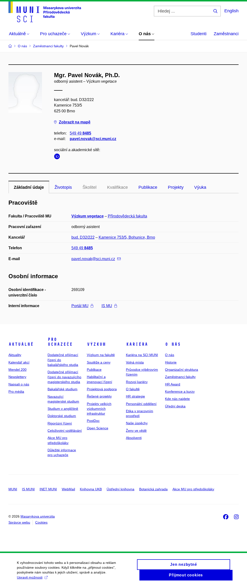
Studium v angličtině (63, 409)
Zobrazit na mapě (74, 122)
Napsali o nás (18, 384)
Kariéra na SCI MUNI (142, 355)
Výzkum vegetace (87, 216)
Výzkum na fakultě (101, 355)
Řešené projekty (99, 396)
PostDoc (93, 421)
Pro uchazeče (60, 342)
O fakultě (133, 389)
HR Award (172, 384)
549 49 (80, 133)
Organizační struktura (181, 369)
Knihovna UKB (91, 489)
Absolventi (134, 438)
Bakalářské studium (62, 389)
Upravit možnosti (29, 577)
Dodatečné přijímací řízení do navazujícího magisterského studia (64, 377)
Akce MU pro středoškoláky (193, 489)
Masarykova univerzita (38, 516)
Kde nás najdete (177, 399)
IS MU (107, 306)
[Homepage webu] (44, 11)
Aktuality (14, 355)
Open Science (97, 428)
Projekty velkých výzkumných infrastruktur (99, 409)
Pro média (16, 391)
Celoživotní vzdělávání (65, 430)
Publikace (147, 187)
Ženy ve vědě (136, 430)
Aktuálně (21, 344)
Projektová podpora (102, 389)
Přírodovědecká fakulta (127, 216)
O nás (173, 344)
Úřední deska (175, 406)
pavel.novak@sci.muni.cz (93, 139)
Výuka (200, 187)
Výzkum (96, 344)
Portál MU (80, 306)
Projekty (176, 187)
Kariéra (137, 344)
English (231, 10)
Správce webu (19, 522)
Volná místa (135, 362)
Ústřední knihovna (120, 489)
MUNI (12, 489)
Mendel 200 (17, 369)
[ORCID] (58, 157)
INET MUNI (48, 489)
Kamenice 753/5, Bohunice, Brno (127, 237)
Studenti (198, 33)
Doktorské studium (62, 416)
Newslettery (17, 377)
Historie (171, 362)
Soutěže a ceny (98, 362)
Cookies (41, 522)
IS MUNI (28, 489)
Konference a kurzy (180, 391)
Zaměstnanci (226, 33)
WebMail (68, 489)
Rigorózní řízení (60, 423)
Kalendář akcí (18, 362)
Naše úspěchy (137, 423)
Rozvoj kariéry (137, 382)
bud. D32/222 (83, 237)
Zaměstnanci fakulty (180, 377)
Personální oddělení (141, 404)
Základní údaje (29, 187)
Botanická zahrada (153, 489)
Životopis (63, 187)
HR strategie (135, 396)
